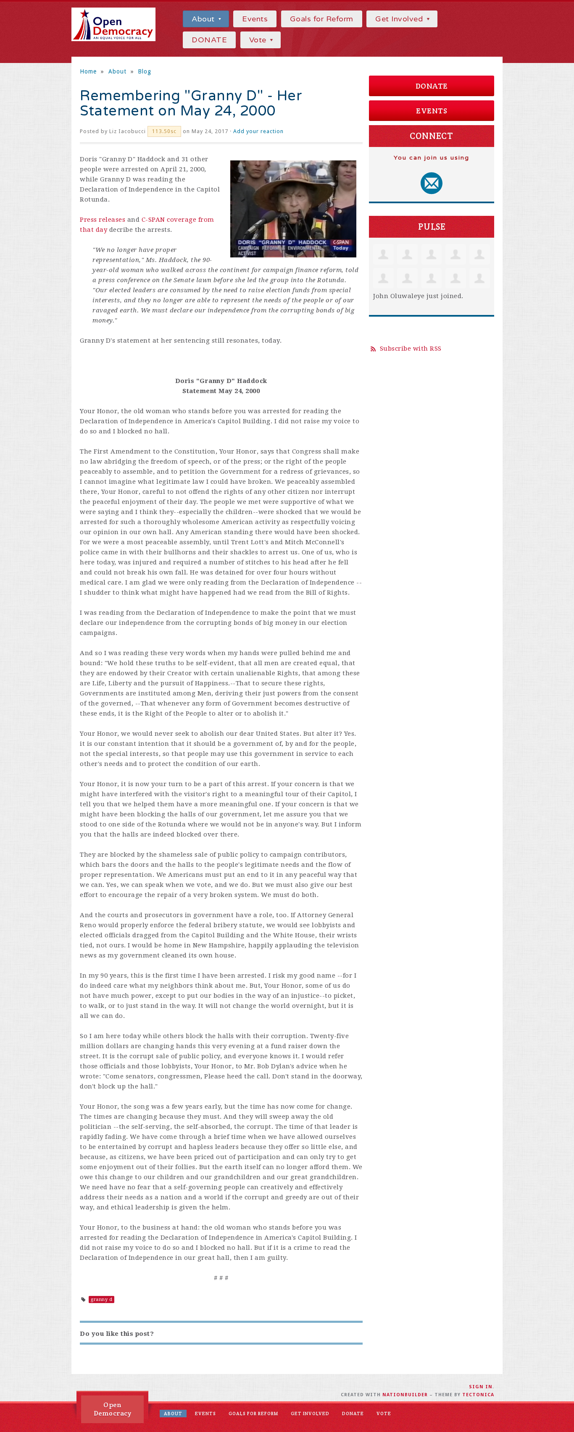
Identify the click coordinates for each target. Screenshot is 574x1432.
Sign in (480, 1387)
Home (88, 71)
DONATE (209, 40)
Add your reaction (258, 131)
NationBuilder (405, 1395)
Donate (432, 86)
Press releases (102, 219)
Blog (144, 71)
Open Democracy (113, 1409)
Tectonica (478, 1395)
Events (255, 19)
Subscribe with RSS (411, 348)
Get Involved (400, 19)
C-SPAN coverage (169, 219)
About (204, 19)
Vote (259, 40)
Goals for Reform (321, 19)
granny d (101, 1299)
